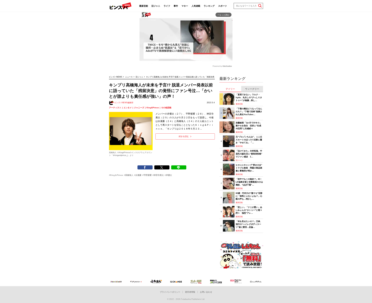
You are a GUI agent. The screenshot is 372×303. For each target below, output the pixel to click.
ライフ (167, 6)
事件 (176, 6)
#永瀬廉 (137, 175)
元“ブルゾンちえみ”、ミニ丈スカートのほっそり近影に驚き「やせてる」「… (249, 140)
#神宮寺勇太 (158, 175)
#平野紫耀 (147, 175)
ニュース (129, 77)
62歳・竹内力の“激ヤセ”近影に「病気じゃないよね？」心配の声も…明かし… (249, 196)
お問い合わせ (206, 292)
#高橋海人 (128, 175)
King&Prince (152, 107)
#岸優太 (168, 175)
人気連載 (196, 6)
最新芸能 (143, 6)
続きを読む (184, 136)
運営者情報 (190, 292)
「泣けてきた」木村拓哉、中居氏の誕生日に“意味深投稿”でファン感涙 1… (249, 154)
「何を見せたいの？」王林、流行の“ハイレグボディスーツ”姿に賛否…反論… (249, 224)
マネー (184, 6)
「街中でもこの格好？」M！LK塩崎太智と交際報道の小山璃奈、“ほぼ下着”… (249, 182)
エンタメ (128, 107)
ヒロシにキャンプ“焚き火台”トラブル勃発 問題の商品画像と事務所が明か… (249, 168)
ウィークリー (252, 89)
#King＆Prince (116, 175)
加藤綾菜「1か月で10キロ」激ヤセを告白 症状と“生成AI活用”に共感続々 (249, 126)
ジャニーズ (139, 107)
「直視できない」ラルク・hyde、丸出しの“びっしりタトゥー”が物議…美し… (249, 97)
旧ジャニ (155, 6)
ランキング (209, 6)
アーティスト (115, 107)
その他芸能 (166, 107)
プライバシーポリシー (170, 292)
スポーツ (222, 6)
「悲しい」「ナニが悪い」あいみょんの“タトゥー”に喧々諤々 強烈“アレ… (249, 210)
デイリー (230, 89)
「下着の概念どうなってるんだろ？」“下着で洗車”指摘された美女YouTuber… (249, 111)
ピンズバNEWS (115, 77)
